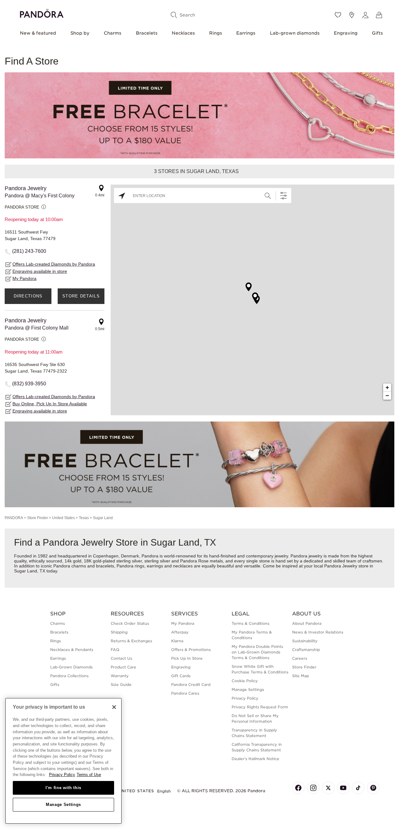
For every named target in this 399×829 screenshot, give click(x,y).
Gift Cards (180, 675)
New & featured (38, 33)
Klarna (177, 641)
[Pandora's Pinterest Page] (373, 788)
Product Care (123, 667)
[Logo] (42, 12)
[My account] (365, 15)
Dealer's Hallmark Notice (255, 758)
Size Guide (121, 684)
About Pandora (306, 623)
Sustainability (305, 641)
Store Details (81, 296)
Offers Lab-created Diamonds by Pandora (53, 264)
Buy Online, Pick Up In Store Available (49, 403)
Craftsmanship (306, 649)
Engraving (346, 33)
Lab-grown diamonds (295, 33)
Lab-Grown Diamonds (71, 667)
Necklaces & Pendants (71, 649)
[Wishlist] (338, 15)
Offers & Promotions (191, 649)
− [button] (387, 395)
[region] (63, 761)
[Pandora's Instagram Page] (313, 788)
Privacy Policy (245, 698)
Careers (299, 658)
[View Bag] (379, 15)
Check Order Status (130, 623)
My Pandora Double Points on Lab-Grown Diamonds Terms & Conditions (257, 652)
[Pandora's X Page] (328, 788)
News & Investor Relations (317, 632)
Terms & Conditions (250, 623)
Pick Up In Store (187, 658)
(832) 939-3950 (29, 383)
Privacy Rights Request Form (260, 707)
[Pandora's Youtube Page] (343, 788)
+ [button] (387, 387)
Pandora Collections (69, 675)
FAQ (115, 649)
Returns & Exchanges (131, 641)
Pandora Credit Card (190, 684)
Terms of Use (89, 774)
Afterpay (180, 632)
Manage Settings (63, 804)
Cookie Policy (245, 680)
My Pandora (24, 278)
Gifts (377, 33)
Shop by (79, 33)
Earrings (245, 33)
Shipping (119, 632)
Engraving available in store (39, 271)
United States (63, 518)
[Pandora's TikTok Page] (358, 788)
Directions (28, 296)
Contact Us (121, 658)
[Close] (114, 707)
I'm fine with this (63, 787)
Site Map (300, 675)
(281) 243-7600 (29, 251)
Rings (215, 33)
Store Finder (37, 518)
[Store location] (351, 15)
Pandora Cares (185, 693)
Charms (112, 33)
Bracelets (146, 33)
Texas (84, 518)
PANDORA (14, 518)
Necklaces (183, 33)
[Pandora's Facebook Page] (298, 788)
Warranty (120, 675)
